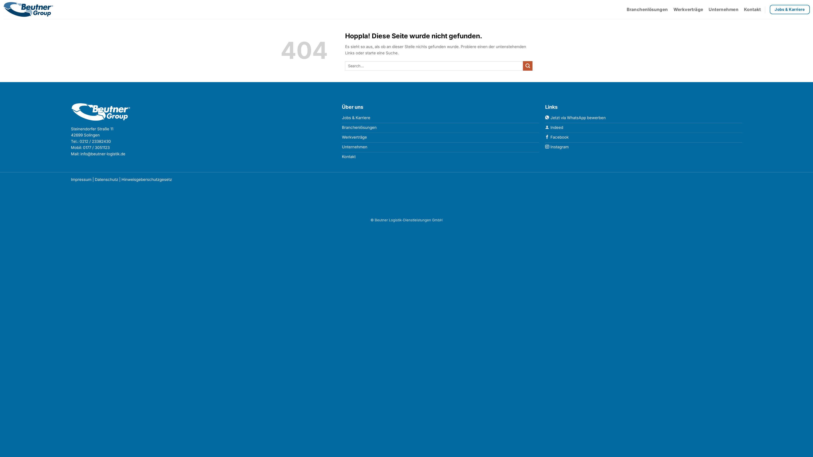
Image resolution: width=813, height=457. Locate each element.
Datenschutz (106, 179)
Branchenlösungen (647, 9)
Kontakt (752, 9)
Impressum (81, 179)
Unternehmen (723, 9)
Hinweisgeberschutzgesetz (147, 179)
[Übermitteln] (527, 66)
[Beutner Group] (31, 9)
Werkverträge (688, 9)
